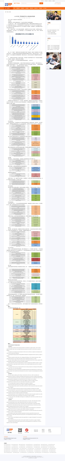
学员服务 (40, 8)
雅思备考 (18, 8)
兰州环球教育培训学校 (36, 447)
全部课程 (8, 8)
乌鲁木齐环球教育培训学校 (8, 452)
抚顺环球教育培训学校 (44, 444)
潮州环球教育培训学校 (14, 451)
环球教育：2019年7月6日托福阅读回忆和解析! (53, 48)
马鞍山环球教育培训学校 (23, 448)
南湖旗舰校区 (6, 436)
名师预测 (49, 22)
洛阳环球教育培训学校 (29, 444)
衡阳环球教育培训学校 (7, 451)
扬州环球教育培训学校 (38, 452)
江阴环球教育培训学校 (16, 452)
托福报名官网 (36, 431)
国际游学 (31, 8)
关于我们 (44, 8)
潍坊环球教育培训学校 (36, 444)
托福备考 (22, 8)
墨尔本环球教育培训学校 (22, 451)
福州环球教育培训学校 (44, 447)
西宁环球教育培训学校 (45, 452)
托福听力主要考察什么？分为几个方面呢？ (53, 49)
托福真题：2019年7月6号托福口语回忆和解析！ (54, 45)
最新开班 (35, 8)
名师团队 (27, 8)
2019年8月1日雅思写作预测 (51, 32)
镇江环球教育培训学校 (30, 451)
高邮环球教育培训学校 (45, 448)
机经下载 (49, 38)
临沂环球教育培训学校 (30, 452)
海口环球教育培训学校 (38, 448)
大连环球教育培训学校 (7, 448)
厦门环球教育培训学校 (51, 447)
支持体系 (43, 430)
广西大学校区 (25, 436)
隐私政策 (49, 430)
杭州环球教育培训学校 (30, 448)
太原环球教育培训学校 (23, 452)
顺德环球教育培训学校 (53, 448)
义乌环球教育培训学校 (22, 447)
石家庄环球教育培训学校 (15, 448)
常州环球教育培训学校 (52, 451)
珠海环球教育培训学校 (51, 444)
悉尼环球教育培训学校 (44, 451)
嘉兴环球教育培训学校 (53, 452)
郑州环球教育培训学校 (14, 444)
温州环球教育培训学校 (29, 447)
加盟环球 (43, 429)
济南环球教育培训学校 (14, 447)
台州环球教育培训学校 (37, 451)
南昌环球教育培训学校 (7, 444)
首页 (14, 8)
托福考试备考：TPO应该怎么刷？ (52, 31)
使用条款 (49, 429)
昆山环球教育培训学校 (7, 447)
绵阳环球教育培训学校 (22, 444)
